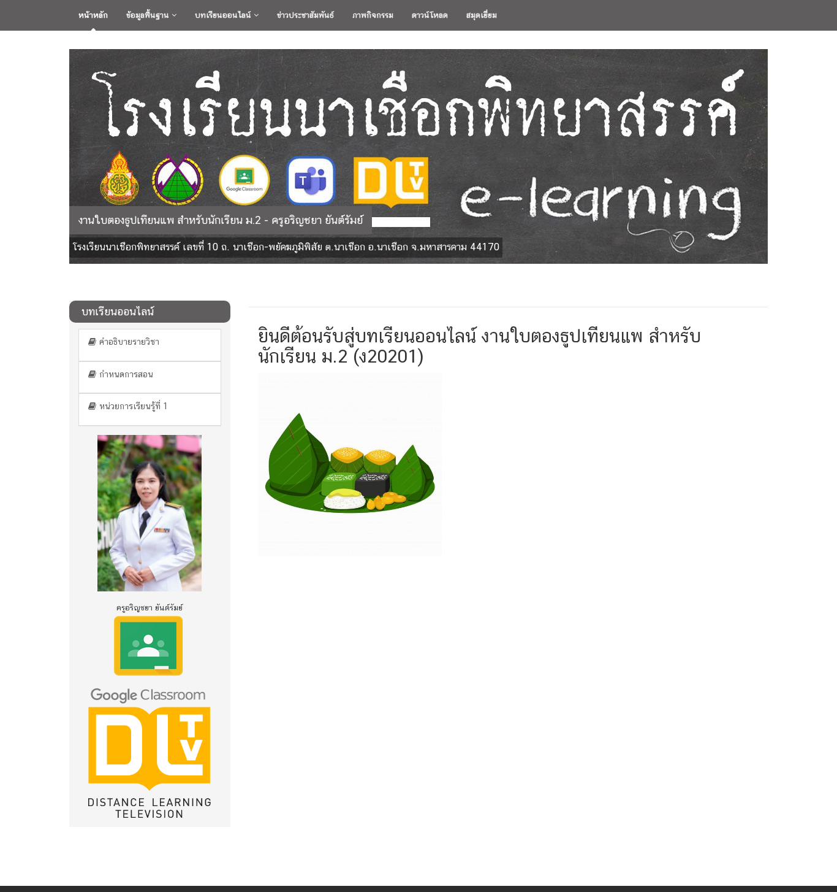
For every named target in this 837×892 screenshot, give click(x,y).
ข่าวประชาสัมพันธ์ (305, 15)
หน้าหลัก (93, 15)
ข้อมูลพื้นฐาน (149, 15)
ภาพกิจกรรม (372, 15)
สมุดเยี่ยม (481, 15)
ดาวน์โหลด (430, 15)
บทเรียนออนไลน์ (224, 15)
